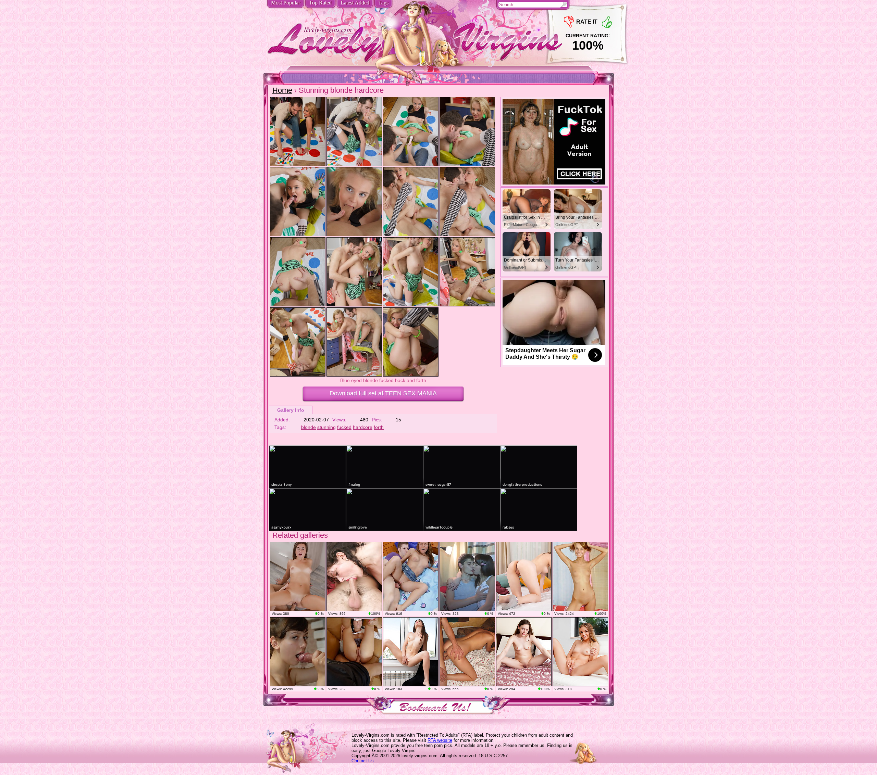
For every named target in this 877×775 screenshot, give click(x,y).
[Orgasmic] (580, 651)
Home (282, 90)
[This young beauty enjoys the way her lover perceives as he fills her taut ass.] (467, 576)
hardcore (362, 427)
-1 (569, 22)
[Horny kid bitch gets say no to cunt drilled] (410, 576)
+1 (607, 22)
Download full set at (383, 393)
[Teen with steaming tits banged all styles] (297, 576)
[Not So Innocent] (524, 651)
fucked (344, 427)
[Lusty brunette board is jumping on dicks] (354, 576)
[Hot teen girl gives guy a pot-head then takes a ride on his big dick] (467, 651)
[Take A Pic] (410, 651)
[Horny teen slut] (297, 651)
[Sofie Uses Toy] (580, 576)
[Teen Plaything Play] (524, 576)
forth (379, 427)
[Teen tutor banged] (354, 651)
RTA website (440, 740)
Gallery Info (290, 410)
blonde (308, 427)
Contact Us (362, 760)
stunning (326, 427)
